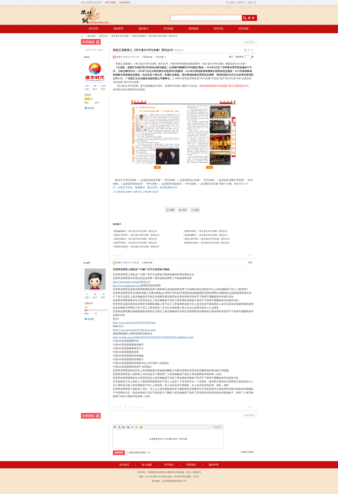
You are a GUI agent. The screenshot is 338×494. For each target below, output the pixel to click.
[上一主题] (248, 50)
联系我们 (241, 2)
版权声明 (214, 464)
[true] (251, 18)
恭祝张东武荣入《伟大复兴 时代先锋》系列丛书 (136, 246)
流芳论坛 (103, 36)
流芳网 (82, 36)
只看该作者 (147, 57)
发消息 (91, 108)
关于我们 (169, 464)
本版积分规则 (247, 452)
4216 (103, 86)
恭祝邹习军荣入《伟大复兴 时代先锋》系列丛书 (136, 235)
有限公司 (137, 192)
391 (95, 86)
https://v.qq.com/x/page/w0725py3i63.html (134, 322)
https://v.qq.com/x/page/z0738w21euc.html (134, 330)
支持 (130, 407)
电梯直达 (239, 57)
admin (86, 57)
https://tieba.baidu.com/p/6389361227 (132, 282)
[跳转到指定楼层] (252, 56)
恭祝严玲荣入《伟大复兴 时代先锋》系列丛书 (135, 243)
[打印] (245, 50)
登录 (175, 439)
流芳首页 (91, 36)
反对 (141, 407)
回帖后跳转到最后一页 (139, 452)
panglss (87, 262)
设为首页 (124, 464)
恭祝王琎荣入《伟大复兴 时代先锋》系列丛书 (135, 239)
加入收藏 (230, 2)
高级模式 (217, 427)
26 (95, 294)
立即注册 (183, 439)
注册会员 (88, 303)
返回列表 (251, 42)
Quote (132, 427)
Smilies (141, 427)
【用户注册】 (110, 2)
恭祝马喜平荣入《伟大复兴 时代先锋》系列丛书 (206, 239)
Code (137, 427)
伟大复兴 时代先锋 (120, 36)
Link (128, 427)
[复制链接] (178, 50)
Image (123, 427)
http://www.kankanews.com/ (127, 285)
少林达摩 (147, 192)
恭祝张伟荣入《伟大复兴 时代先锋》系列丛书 (205, 231)
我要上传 (252, 2)
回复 (119, 255)
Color (119, 427)
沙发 (250, 262)
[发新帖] (91, 42)
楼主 (231, 57)
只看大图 (159, 57)
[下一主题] (252, 50)
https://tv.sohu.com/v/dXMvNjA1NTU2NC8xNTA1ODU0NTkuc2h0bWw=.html (153, 337)
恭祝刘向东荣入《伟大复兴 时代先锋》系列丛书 (206, 243)
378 (86, 86)
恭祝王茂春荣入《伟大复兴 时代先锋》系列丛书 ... (155, 36)
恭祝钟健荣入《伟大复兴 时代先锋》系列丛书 (205, 235)
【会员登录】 (124, 2)
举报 (250, 255)
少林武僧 (120, 192)
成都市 (129, 192)
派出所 (155, 192)
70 (103, 294)
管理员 (87, 95)
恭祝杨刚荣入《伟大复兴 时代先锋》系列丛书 (135, 231)
